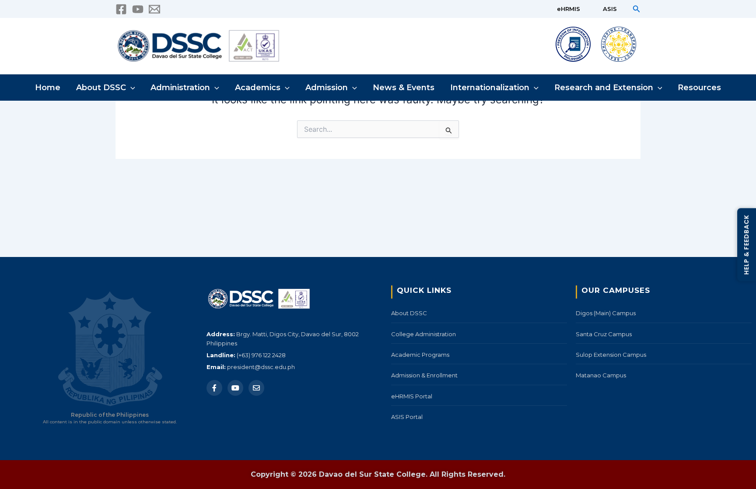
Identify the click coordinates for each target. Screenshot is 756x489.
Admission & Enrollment (424, 375)
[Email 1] (154, 9)
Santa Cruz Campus (604, 334)
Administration (180, 87)
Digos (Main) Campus (606, 313)
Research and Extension (603, 87)
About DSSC (101, 87)
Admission (326, 87)
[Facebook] (121, 9)
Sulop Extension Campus (611, 354)
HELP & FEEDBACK (746, 244)
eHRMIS (568, 8)
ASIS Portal (407, 416)
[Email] (256, 388)
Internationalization (489, 87)
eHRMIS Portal (411, 396)
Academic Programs (420, 354)
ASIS (610, 8)
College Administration (423, 334)
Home (47, 87)
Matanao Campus (601, 375)
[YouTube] (138, 9)
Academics (257, 87)
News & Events (403, 87)
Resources (699, 87)
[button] (636, 9)
